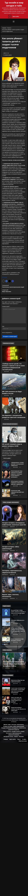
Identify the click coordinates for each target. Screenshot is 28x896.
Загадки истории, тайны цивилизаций (13, 726)
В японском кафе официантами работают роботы (6, 493)
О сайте (24, 739)
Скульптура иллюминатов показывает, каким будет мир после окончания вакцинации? (6, 691)
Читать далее (7, 458)
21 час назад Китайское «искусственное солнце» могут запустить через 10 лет (6, 631)
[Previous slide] (23, 650)
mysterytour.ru (5, 526)
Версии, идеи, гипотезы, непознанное (14, 724)
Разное (16, 736)
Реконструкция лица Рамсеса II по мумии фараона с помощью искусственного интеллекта (6, 474)
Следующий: (6, 290)
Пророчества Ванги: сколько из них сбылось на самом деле (6, 710)
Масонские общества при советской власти (6, 682)
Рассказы (21, 736)
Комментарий (6, 306)
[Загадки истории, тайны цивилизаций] (14, 537)
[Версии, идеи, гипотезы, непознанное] (14, 584)
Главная (6, 739)
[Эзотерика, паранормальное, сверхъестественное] (14, 561)
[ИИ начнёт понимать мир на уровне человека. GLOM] (14, 434)
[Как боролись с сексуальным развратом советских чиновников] (14, 405)
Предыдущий (13, 286)
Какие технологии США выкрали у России (6, 641)
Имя (3, 326)
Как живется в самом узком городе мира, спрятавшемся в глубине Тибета (14, 664)
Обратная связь (23, 741)
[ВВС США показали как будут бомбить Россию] (14, 381)
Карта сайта (16, 16)
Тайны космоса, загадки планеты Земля (13, 731)
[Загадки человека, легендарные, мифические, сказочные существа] (14, 513)
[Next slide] (25, 650)
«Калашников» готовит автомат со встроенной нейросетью (6, 465)
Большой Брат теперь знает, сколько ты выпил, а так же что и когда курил (6, 612)
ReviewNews (22, 720)
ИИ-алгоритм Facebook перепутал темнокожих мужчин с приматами (6, 484)
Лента (18, 739)
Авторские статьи (8, 736)
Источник (4, 277)
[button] (13, 21)
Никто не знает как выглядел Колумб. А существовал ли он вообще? (6, 700)
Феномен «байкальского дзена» (6, 622)
